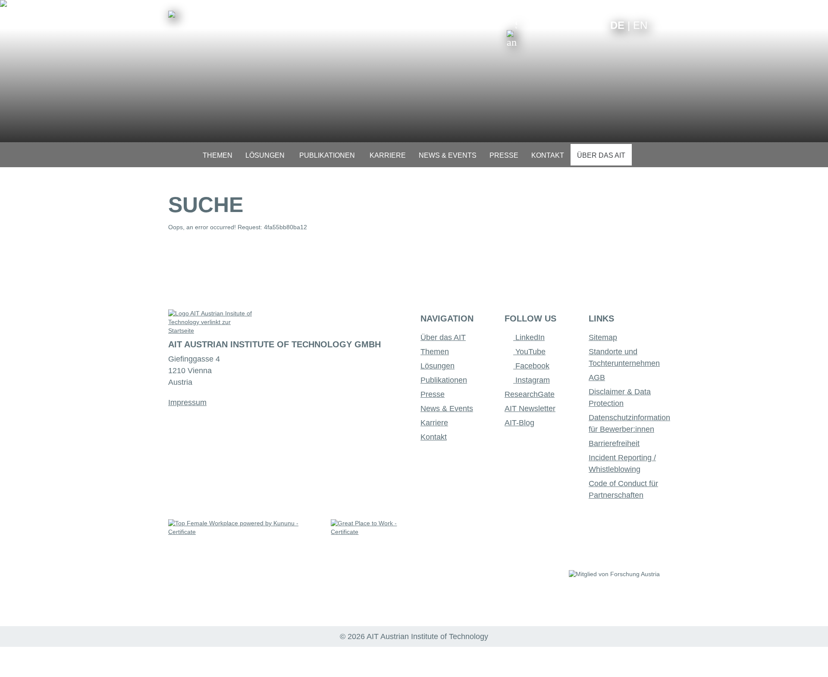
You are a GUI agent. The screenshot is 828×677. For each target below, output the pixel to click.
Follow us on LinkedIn (570, 24)
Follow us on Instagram (583, 24)
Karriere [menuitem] (388, 155)
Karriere (434, 422)
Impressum (187, 402)
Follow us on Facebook (597, 24)
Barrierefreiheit (614, 443)
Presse (432, 394)
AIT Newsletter (530, 408)
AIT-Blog (519, 422)
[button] (511, 33)
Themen (434, 351)
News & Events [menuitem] (448, 155)
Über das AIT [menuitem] (601, 155)
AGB (597, 377)
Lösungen (437, 366)
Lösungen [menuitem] (265, 155)
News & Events (446, 408)
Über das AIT (443, 337)
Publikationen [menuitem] (327, 155)
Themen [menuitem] (217, 155)
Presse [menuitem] (503, 155)
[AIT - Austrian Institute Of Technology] (171, 14)
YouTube (529, 351)
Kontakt (433, 437)
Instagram (531, 380)
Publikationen (443, 380)
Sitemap (603, 337)
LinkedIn (529, 337)
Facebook (531, 366)
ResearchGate (530, 394)
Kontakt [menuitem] (547, 155)
